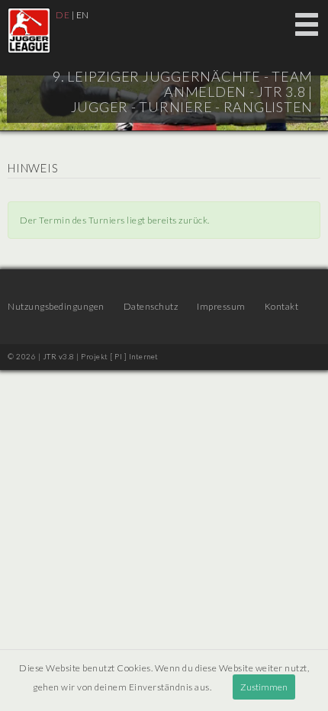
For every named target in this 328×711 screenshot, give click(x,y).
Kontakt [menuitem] (282, 306)
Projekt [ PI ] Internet (120, 356)
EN (82, 15)
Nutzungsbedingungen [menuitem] (56, 306)
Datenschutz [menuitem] (151, 306)
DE (62, 15)
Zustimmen (264, 687)
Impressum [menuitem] (221, 306)
